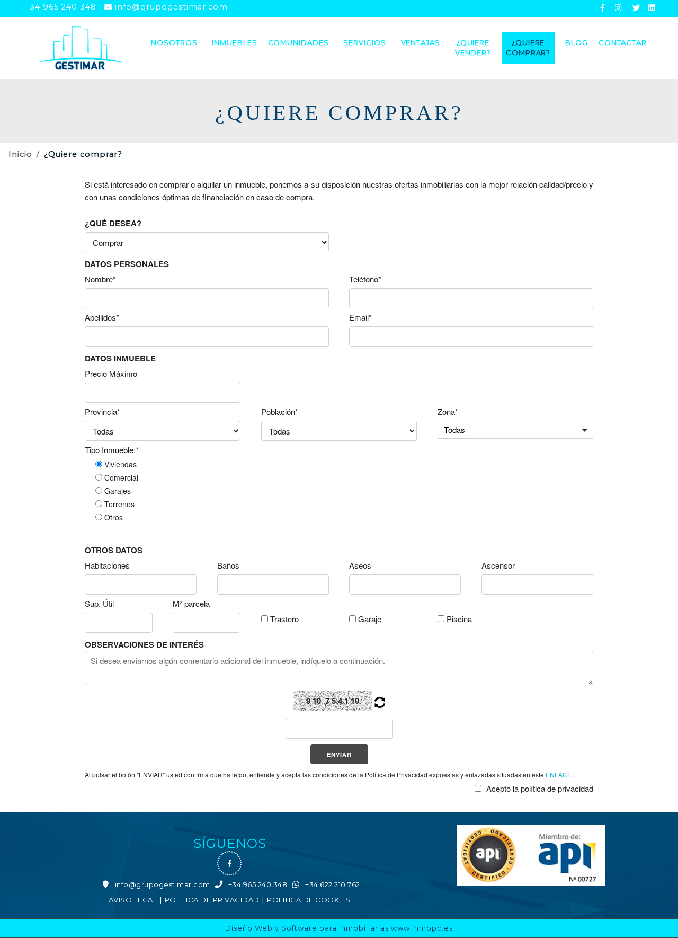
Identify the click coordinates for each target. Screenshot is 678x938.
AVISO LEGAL (133, 900)
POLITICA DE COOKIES (309, 900)
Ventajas (420, 42)
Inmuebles (234, 42)
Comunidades (298, 42)
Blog (576, 42)
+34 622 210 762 (332, 884)
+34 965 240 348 (258, 884)
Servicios (364, 42)
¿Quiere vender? (473, 47)
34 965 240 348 (63, 7)
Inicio (20, 154)
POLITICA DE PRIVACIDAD (212, 900)
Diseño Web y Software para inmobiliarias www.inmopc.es (339, 928)
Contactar (623, 42)
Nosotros (174, 42)
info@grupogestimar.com (171, 7)
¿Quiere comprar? (528, 47)
